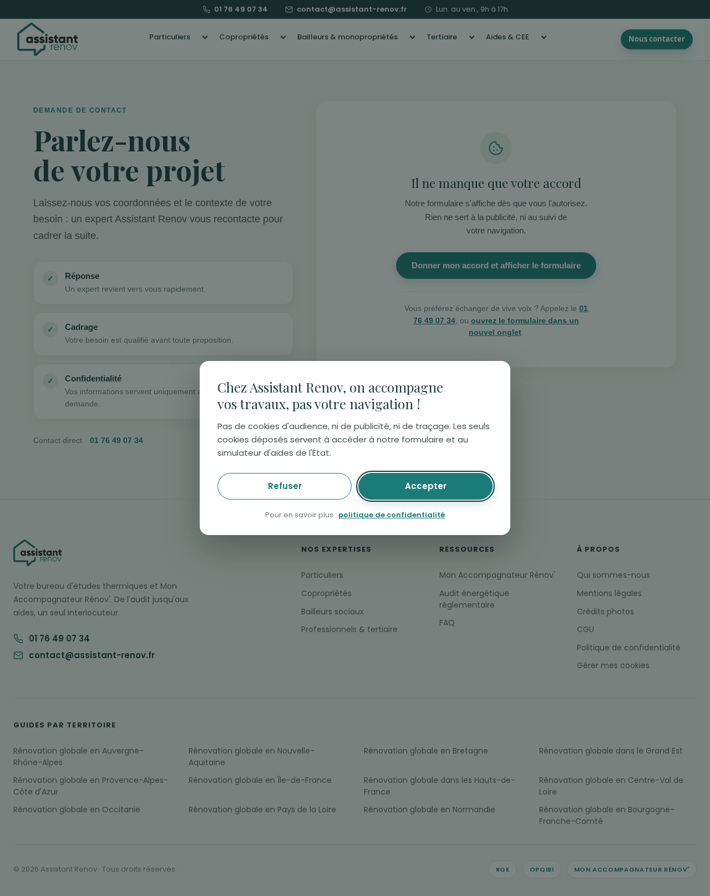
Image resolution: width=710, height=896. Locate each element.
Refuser (285, 486)
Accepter (426, 486)
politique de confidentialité (391, 515)
